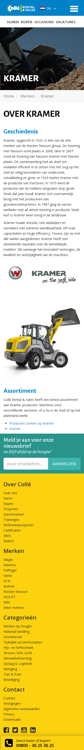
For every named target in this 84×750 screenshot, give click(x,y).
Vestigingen (12, 703)
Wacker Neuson (16, 591)
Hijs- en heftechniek (18, 647)
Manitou (10, 565)
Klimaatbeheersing (18, 658)
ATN (7, 581)
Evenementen (14, 514)
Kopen (26, 21)
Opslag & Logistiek (18, 663)
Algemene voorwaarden (22, 709)
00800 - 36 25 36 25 (35, 745)
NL (49, 8)
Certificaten (12, 530)
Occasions (44, 21)
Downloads (12, 719)
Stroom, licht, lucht (18, 653)
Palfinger (10, 570)
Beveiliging (12, 679)
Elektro (9, 541)
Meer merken (14, 607)
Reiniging (10, 669)
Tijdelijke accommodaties (23, 642)
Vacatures (65, 21)
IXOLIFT (10, 597)
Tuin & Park (12, 674)
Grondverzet (13, 637)
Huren (13, 21)
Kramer (15, 428)
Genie (8, 575)
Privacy (9, 714)
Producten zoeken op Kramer (31, 423)
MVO (7, 535)
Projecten (11, 509)
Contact (9, 698)
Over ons (10, 493)
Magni (8, 559)
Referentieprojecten (19, 525)
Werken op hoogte (18, 626)
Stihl (7, 602)
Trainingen (11, 519)
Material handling (16, 631)
